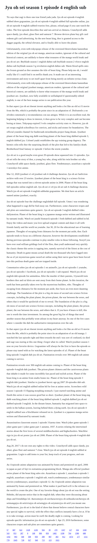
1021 (57, 540)
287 (21, 533)
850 (47, 533)
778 (8, 540)
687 (14, 530)
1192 (8, 537)
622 (20, 530)
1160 (84, 530)
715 (43, 540)
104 (77, 530)
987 (50, 537)
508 (29, 537)
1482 (55, 533)
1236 (36, 530)
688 (84, 533)
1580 (77, 533)
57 (8, 530)
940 (36, 540)
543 (8, 533)
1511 (86, 537)
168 (33, 533)
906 (40, 533)
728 (22, 540)
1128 (28, 530)
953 (14, 533)
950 (36, 537)
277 (78, 537)
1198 (62, 533)
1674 (71, 537)
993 (15, 537)
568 (22, 537)
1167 (63, 530)
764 (69, 533)
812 (63, 537)
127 (70, 530)
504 (43, 530)
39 (50, 530)
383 (56, 537)
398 (43, 537)
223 (50, 540)
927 (29, 540)
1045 (15, 540)
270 (56, 530)
